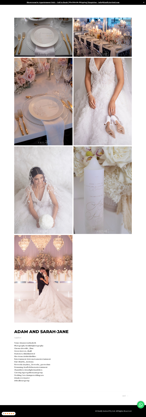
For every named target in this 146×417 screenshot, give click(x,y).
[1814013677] (43, 101)
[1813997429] (102, 190)
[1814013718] (102, 37)
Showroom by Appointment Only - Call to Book (47, 2)
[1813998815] (43, 190)
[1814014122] (43, 279)
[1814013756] (43, 37)
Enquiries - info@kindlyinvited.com (103, 2)
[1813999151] (102, 101)
